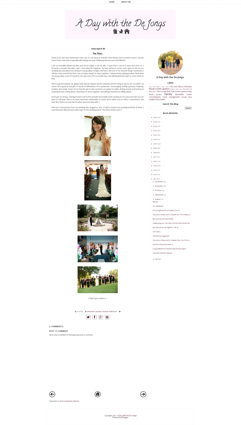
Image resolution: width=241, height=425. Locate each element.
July (156, 259)
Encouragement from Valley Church (166, 210)
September (159, 195)
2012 (155, 179)
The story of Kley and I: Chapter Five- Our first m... (172, 240)
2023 (155, 131)
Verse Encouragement (161, 236)
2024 (155, 126)
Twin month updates (179, 92)
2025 (155, 122)
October (158, 190)
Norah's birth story (176, 89)
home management (171, 97)
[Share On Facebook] (94, 317)
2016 (155, 161)
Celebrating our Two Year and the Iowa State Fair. (171, 223)
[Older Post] (143, 397)
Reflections (113, 311)
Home (111, 2)
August (158, 199)
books (158, 95)
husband (105, 311)
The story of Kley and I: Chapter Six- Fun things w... (172, 215)
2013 (155, 174)
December (159, 182)
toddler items (154, 100)
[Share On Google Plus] (101, 317)
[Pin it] (107, 317)
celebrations (91, 311)
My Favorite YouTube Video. (163, 219)
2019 (155, 148)
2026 (155, 117)
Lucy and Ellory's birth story (159, 87)
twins (162, 100)
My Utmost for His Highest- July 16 (165, 227)
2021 (155, 139)
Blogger (125, 418)
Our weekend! (158, 206)
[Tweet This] (88, 317)
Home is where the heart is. (163, 244)
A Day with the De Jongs (127, 416)
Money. (155, 202)
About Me (126, 2)
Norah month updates (159, 89)
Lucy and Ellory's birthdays (181, 87)
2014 (155, 170)
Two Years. (157, 232)
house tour (187, 97)
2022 (155, 135)
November (159, 186)
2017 (155, 157)
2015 (154, 166)
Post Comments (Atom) (69, 401)
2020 (155, 144)
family (168, 94)
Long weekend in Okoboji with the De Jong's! (169, 249)
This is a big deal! (163, 92)
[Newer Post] (52, 397)
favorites (99, 311)
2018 (155, 152)
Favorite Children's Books (162, 253)
